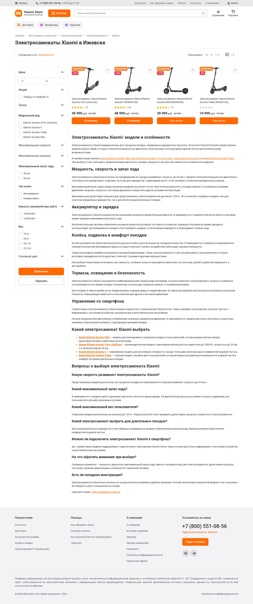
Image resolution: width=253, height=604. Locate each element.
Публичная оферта (137, 561)
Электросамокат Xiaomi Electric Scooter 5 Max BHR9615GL (217, 100)
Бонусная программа (27, 537)
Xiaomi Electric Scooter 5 (187, 158)
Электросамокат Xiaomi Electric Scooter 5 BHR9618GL (132, 100)
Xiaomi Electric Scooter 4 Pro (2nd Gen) (152, 158)
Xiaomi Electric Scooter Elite (115, 158)
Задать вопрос (195, 541)
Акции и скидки (24, 543)
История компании (137, 531)
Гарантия (76, 543)
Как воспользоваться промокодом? (91, 537)
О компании (212, 3)
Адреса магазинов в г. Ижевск (199, 532)
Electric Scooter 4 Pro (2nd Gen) (40, 122)
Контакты (195, 3)
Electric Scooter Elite (34, 137)
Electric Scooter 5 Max (35, 132)
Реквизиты (132, 549)
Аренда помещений (137, 543)
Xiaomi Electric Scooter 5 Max (218, 158)
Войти (234, 3)
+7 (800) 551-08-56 (50, 3)
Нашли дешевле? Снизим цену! (32, 549)
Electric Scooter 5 (32, 127)
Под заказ (176, 120)
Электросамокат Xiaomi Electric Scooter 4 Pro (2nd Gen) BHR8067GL (89, 100)
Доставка (140, 3)
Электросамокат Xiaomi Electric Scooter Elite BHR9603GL (174, 100)
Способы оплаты (80, 531)
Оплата (181, 3)
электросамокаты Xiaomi (105, 492)
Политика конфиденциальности (144, 555)
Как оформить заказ (161, 3)
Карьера (131, 537)
